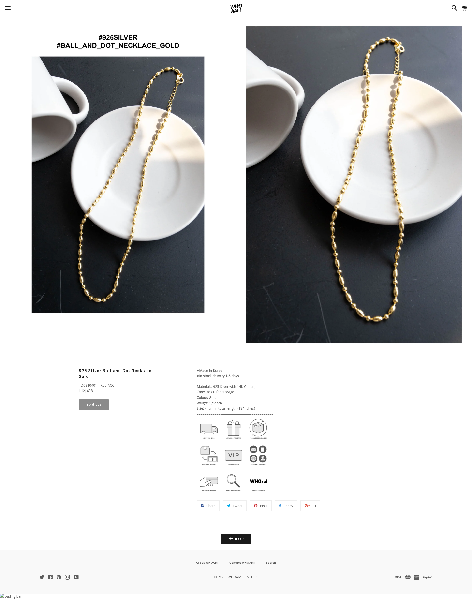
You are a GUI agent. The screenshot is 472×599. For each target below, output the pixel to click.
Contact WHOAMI (242, 562)
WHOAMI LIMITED (242, 577)
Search (271, 562)
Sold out (93, 405)
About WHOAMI (207, 562)
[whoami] (209, 440)
